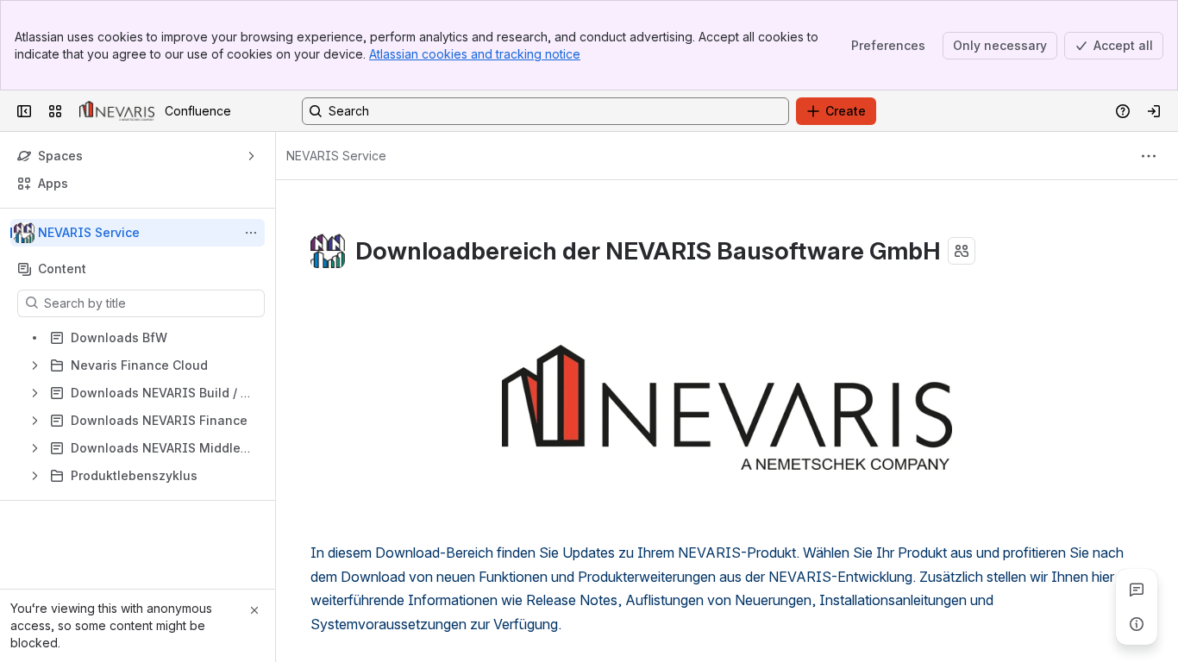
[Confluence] (117, 111)
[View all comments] (1136, 589)
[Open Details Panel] (1136, 624)
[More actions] (251, 232)
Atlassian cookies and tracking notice (474, 54)
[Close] (254, 610)
